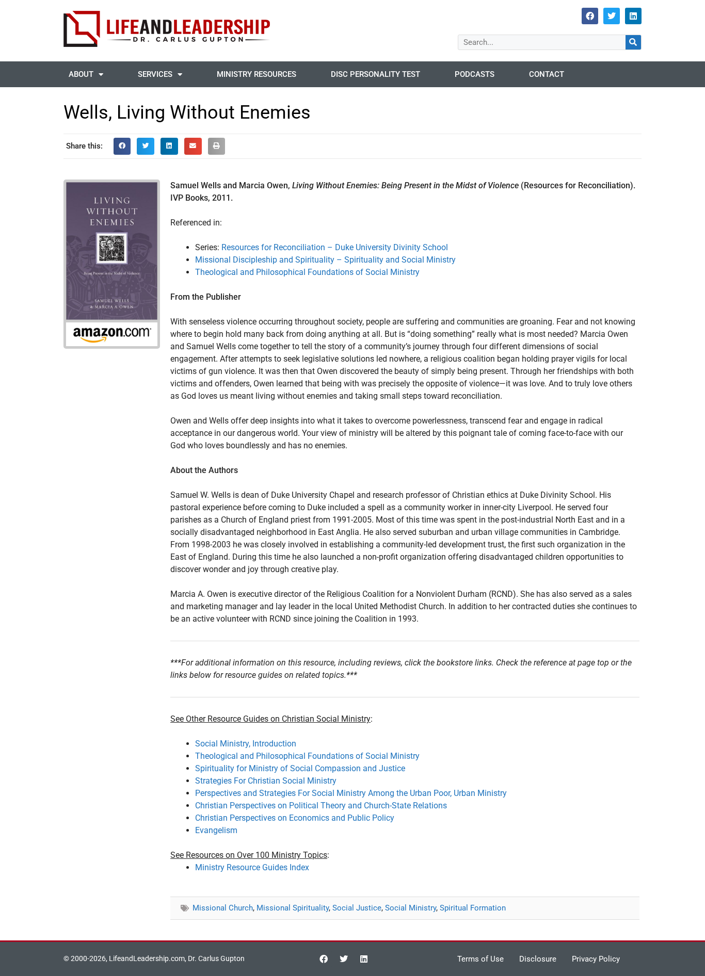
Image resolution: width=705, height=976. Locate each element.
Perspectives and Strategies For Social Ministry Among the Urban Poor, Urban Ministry (351, 793)
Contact (546, 74)
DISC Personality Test (375, 74)
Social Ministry (410, 908)
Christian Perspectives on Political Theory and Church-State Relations (321, 805)
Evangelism (216, 830)
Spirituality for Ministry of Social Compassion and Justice (300, 768)
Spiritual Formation (473, 908)
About (81, 74)
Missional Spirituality (293, 908)
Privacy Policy (596, 959)
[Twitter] (611, 16)
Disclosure (537, 959)
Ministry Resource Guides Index (252, 867)
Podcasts (474, 74)
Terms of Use (480, 959)
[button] (122, 146)
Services (155, 74)
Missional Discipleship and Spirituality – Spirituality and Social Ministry (325, 260)
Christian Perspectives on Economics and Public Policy (294, 818)
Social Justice (356, 908)
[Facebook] (590, 16)
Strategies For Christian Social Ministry (266, 781)
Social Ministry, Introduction (245, 744)
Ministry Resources (256, 74)
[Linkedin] (633, 16)
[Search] (633, 42)
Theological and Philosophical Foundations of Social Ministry (307, 272)
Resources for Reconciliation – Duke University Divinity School (334, 247)
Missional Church (223, 908)
